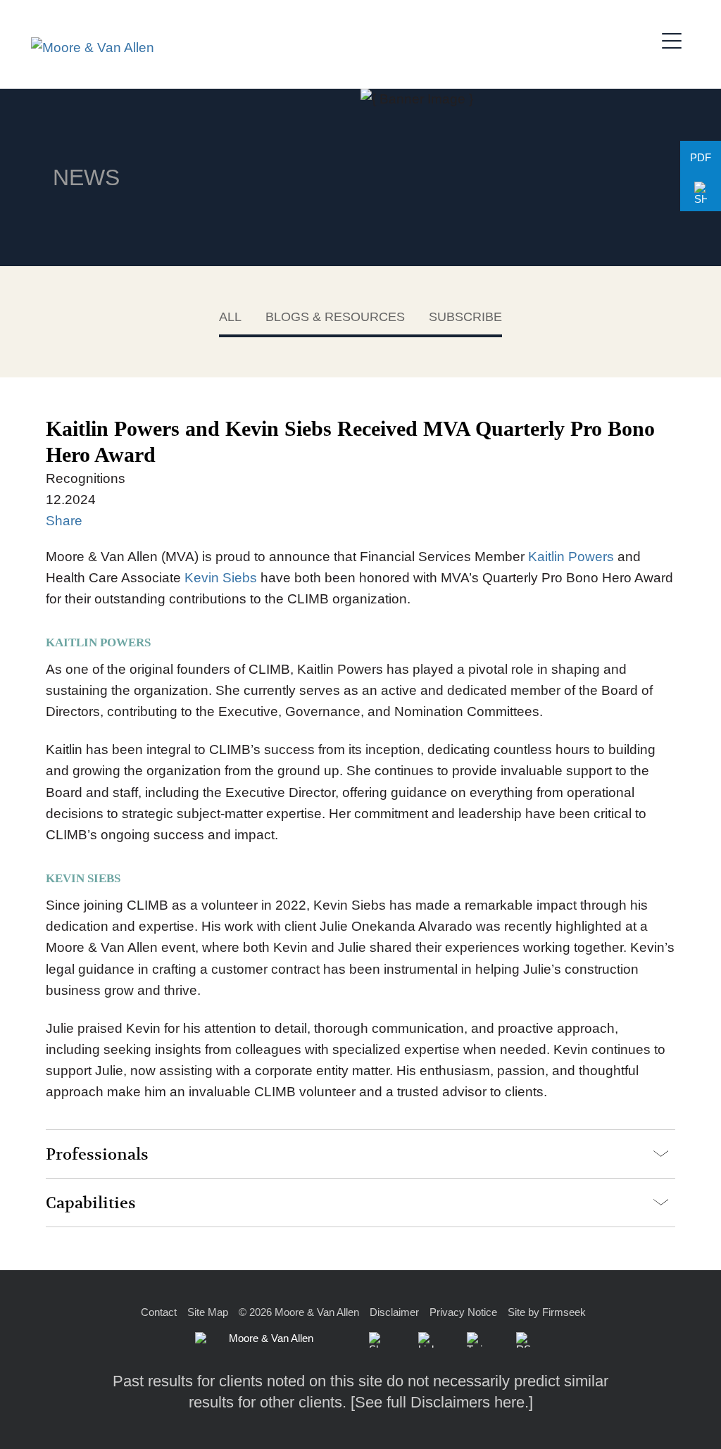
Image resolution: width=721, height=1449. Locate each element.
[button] (700, 193)
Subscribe (465, 317)
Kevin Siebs (219, 577)
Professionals (97, 1155)
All (230, 317)
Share (64, 520)
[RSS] (524, 1340)
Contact (159, 1312)
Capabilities (91, 1203)
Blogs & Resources (335, 317)
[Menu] (676, 38)
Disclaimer (394, 1312)
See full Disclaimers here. (442, 1402)
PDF (700, 157)
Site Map (207, 1312)
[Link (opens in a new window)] (426, 1340)
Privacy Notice (463, 1312)
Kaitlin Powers (569, 556)
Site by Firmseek (547, 1312)
